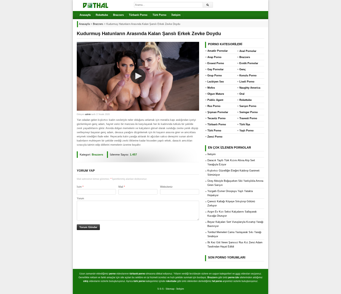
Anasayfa (85, 14)
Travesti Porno (248, 118)
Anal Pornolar (247, 51)
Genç (242, 69)
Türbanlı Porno (138, 14)
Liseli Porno (246, 81)
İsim (79, 186)
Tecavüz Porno (216, 118)
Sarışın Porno (247, 106)
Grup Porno (214, 75)
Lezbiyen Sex (215, 81)
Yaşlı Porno (246, 130)
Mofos (211, 87)
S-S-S (160, 288)
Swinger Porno (248, 112)
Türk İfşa (244, 124)
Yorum (80, 198)
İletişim (176, 14)
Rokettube (102, 14)
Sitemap (170, 288)
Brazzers (118, 14)
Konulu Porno (248, 75)
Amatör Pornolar (217, 50)
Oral (242, 93)
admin (88, 114)
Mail (120, 186)
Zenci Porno (214, 136)
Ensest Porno (215, 63)
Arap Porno (214, 57)
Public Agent (215, 99)
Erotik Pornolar (248, 63)
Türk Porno (159, 14)
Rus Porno (213, 106)
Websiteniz (166, 186)
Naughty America (249, 87)
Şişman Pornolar (217, 112)
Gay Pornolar (215, 69)
